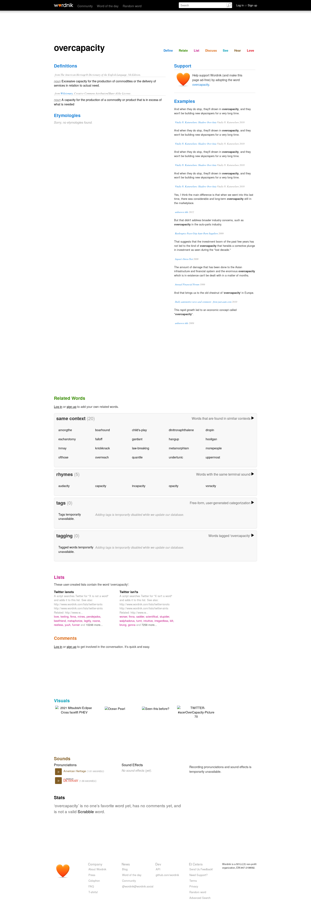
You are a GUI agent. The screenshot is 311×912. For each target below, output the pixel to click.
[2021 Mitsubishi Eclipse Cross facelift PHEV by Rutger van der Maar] (74, 709)
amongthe (65, 430)
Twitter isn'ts (129, 592)
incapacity (138, 485)
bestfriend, (60, 621)
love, (57, 616)
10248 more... (94, 625)
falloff (98, 439)
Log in (58, 406)
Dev (158, 864)
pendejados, (94, 616)
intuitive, (148, 621)
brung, (124, 625)
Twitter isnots (64, 592)
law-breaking (140, 448)
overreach (102, 457)
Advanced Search (200, 898)
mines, (82, 616)
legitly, (88, 621)
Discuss (211, 50)
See (225, 50)
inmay (62, 448)
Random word (132, 6)
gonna (132, 625)
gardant (137, 439)
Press (91, 875)
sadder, (141, 616)
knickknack (102, 448)
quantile (137, 457)
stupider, (165, 616)
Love (250, 50)
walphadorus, (128, 621)
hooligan (211, 439)
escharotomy (67, 439)
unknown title (181, 212)
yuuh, (68, 625)
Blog (125, 869)
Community (85, 6)
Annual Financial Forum (187, 284)
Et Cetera (196, 864)
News (126, 864)
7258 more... (149, 625)
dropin (210, 430)
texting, (65, 616)
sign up (71, 406)
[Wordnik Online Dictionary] (63, 5)
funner (76, 625)
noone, (96, 621)
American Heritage (75, 771)
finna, (74, 616)
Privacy (193, 886)
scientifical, (153, 616)
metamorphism (179, 448)
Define (168, 50)
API (158, 869)
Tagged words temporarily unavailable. (75, 549)
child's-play (139, 430)
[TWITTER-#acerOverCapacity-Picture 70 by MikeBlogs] (196, 711)
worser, (124, 616)
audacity (64, 485)
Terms (193, 881)
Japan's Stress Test (184, 259)
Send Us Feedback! (201, 869)
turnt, (139, 621)
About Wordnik (97, 869)
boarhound (102, 430)
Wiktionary (67, 93)
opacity (173, 485)
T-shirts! (93, 892)
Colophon (94, 881)
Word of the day (107, 6)
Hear (237, 50)
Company (95, 864)
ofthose (63, 457)
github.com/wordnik (167, 875)
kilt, (172, 621)
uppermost (213, 457)
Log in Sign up (246, 5)
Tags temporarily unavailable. (69, 516)
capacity (100, 485)
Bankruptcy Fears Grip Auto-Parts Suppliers (196, 233)
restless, (59, 625)
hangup (174, 439)
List (196, 50)
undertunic (176, 457)
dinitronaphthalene (181, 430)
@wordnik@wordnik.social (137, 886)
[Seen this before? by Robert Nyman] (155, 708)
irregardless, (162, 621)
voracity (211, 485)
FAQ (91, 886)
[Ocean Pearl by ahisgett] (115, 708)
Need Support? (198, 875)
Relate (183, 50)
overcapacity (200, 84)
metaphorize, (75, 621)
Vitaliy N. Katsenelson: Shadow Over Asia (195, 122)
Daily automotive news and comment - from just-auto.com (203, 301)
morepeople (214, 448)
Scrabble (86, 811)
